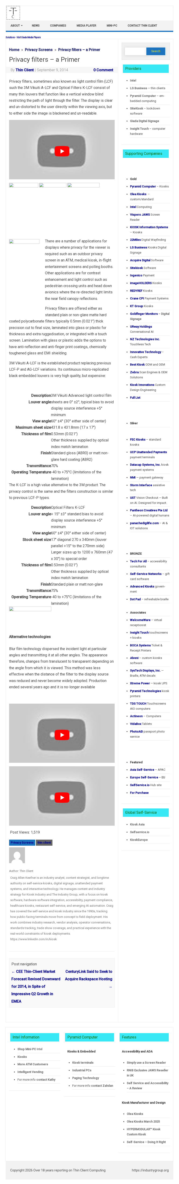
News (36, 25)
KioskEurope (139, 839)
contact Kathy (45, 1079)
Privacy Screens (22, 842)
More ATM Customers (32, 1064)
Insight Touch (139, 128)
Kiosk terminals (82, 1062)
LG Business (138, 88)
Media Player (86, 25)
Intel (133, 80)
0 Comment (103, 70)
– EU (147, 777)
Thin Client (25, 70)
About (15, 25)
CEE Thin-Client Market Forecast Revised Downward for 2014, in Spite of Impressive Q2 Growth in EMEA (35, 986)
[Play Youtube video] (61, 151)
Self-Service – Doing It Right (146, 1142)
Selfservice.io (139, 832)
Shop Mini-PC (26, 1049)
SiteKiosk (136, 108)
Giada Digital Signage (144, 121)
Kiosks (22, 1056)
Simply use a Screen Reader (146, 1062)
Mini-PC (112, 25)
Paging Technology (85, 1078)
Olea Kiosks (135, 1114)
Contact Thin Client (142, 25)
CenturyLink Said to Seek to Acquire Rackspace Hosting (88, 979)
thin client (44, 842)
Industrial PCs (81, 1070)
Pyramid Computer (143, 96)
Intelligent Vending (30, 1072)
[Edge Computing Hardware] (15, 18)
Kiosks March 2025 (143, 1121)
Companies (58, 25)
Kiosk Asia (137, 824)
